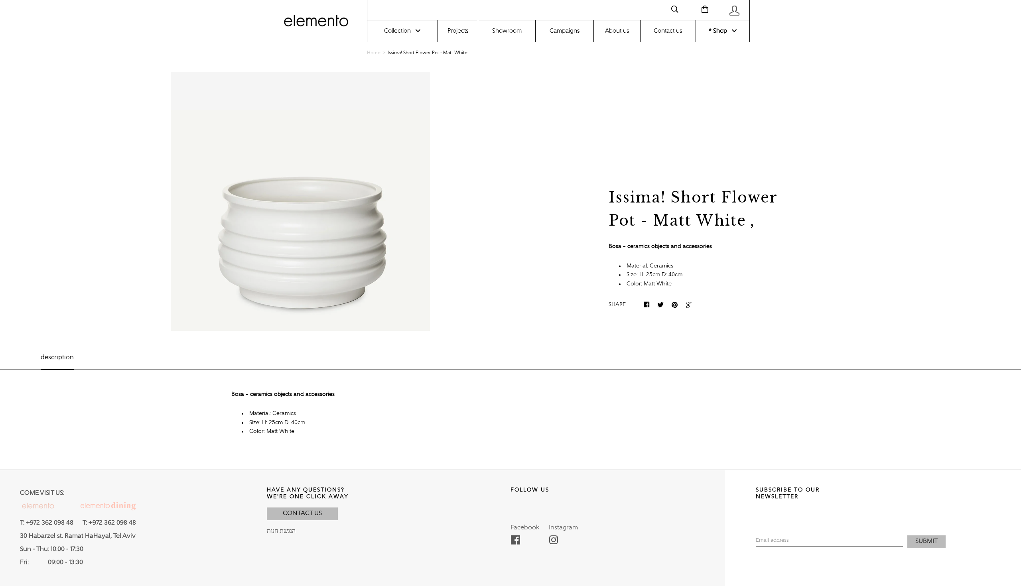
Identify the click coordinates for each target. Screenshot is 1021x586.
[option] (300, 201)
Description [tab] (57, 357)
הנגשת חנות (281, 531)
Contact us (668, 31)
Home (373, 53)
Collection (397, 31)
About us (617, 31)
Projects (457, 31)
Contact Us (302, 513)
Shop (719, 31)
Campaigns (564, 31)
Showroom (507, 31)
